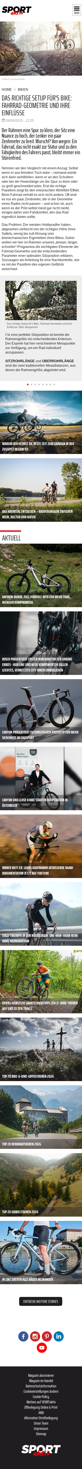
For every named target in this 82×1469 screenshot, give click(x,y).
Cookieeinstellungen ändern (41, 1391)
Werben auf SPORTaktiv (41, 1401)
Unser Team (41, 1423)
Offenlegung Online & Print (41, 1407)
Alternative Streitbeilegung (41, 1417)
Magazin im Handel (41, 1380)
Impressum (41, 1428)
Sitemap (41, 1433)
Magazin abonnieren (41, 1375)
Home (7, 89)
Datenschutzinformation (41, 1386)
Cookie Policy (41, 1396)
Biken (23, 89)
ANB (41, 1412)
